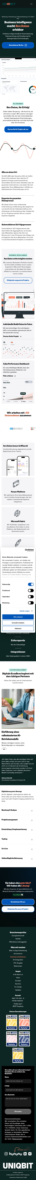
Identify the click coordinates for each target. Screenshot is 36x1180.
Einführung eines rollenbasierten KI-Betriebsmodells (11, 735)
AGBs (25, 1177)
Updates (18, 990)
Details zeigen (25, 611)
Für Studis (18, 987)
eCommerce (18, 954)
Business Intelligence (18, 957)
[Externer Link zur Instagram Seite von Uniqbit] (6, 1153)
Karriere (18, 984)
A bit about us (18, 974)
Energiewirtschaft (18, 936)
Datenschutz (19, 1177)
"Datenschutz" (17, 1139)
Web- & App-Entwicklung (18, 950)
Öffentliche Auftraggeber (18, 942)
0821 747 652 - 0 (18, 998)
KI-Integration (18, 960)
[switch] (31, 590)
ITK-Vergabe (18, 963)
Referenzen (18, 966)
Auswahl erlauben (18, 623)
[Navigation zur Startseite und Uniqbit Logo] (8, 4)
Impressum (13, 1177)
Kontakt (18, 981)
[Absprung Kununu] (18, 1039)
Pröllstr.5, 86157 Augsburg (23, 1175)
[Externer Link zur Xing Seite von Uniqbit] (30, 1153)
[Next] (32, 719)
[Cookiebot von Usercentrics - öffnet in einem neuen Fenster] (25, 550)
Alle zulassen (18, 617)
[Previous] (4, 719)
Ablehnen (18, 628)
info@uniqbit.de (17, 1001)
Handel (18, 939)
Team (18, 978)
